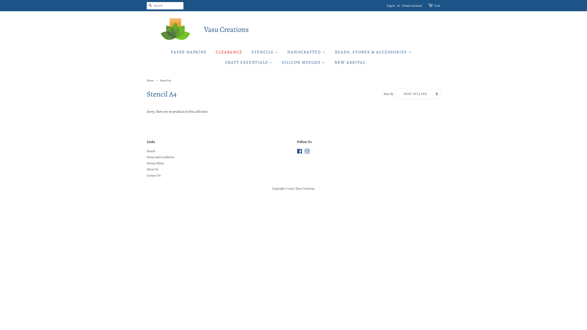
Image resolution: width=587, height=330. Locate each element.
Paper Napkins (188, 52)
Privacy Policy (155, 163)
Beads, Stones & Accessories (371, 52)
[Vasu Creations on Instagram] (307, 152)
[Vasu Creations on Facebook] (299, 152)
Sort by (388, 93)
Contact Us (154, 175)
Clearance (229, 52)
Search (151, 151)
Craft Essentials (247, 62)
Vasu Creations (226, 29)
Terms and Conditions (160, 157)
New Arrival (350, 62)
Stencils (263, 52)
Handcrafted (304, 52)
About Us (152, 169)
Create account (412, 5)
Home (150, 80)
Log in (391, 5)
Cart (437, 5)
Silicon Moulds (302, 62)
